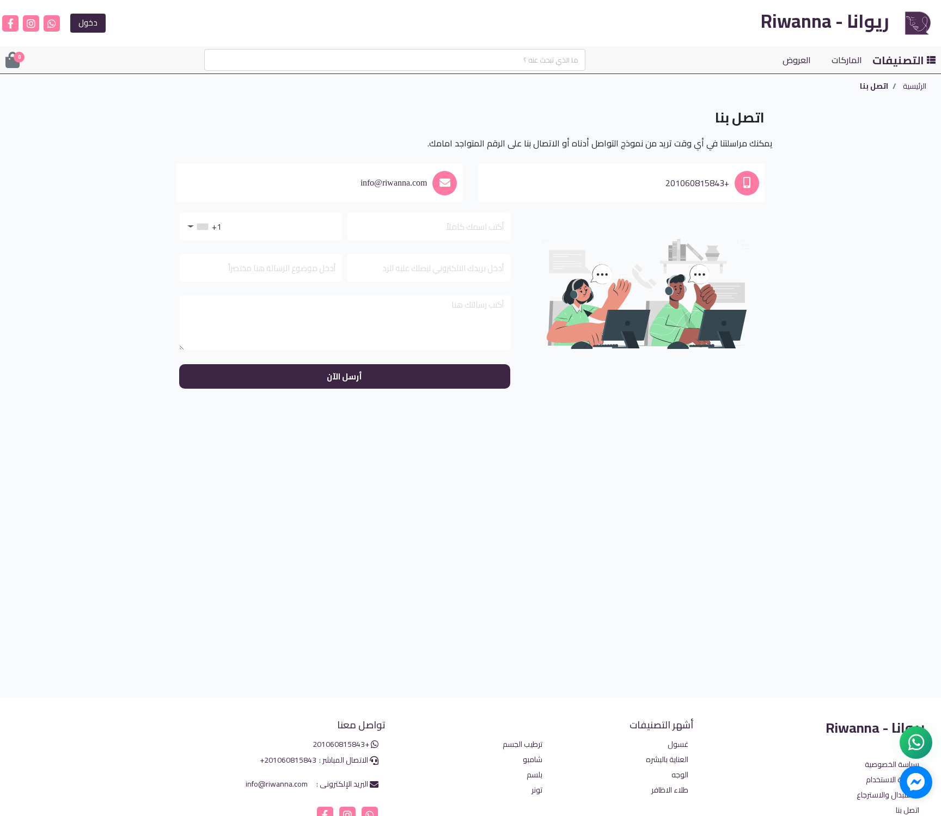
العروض (797, 60)
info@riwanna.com (393, 182)
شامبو (532, 759)
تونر (536, 789)
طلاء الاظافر (669, 789)
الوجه (679, 774)
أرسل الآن (344, 376)
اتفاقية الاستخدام (892, 780)
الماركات (847, 60)
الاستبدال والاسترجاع (888, 795)
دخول (87, 22)
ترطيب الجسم (522, 744)
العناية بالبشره (667, 759)
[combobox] (195, 226)
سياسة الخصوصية (892, 764)
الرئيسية (914, 86)
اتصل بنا (907, 810)
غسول (678, 744)
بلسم (534, 774)
